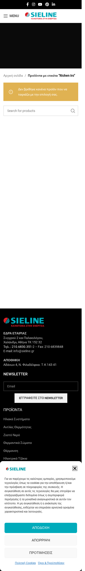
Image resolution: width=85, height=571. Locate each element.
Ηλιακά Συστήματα (16, 419)
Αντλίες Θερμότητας (17, 427)
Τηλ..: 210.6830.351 (17, 347)
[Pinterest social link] (47, 4)
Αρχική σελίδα (13, 75)
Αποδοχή (40, 528)
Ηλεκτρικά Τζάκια (15, 458)
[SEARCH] (73, 111)
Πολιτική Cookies (25, 563)
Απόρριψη (41, 540)
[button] (75, 468)
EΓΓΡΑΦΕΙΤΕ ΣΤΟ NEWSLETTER (41, 398)
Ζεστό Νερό (11, 435)
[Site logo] (41, 16)
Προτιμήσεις (40, 553)
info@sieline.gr (23, 351)
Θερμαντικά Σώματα (17, 443)
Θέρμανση (10, 450)
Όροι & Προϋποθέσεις (51, 563)
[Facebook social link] (27, 4)
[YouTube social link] (40, 4)
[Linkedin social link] (53, 4)
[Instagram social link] (33, 4)
